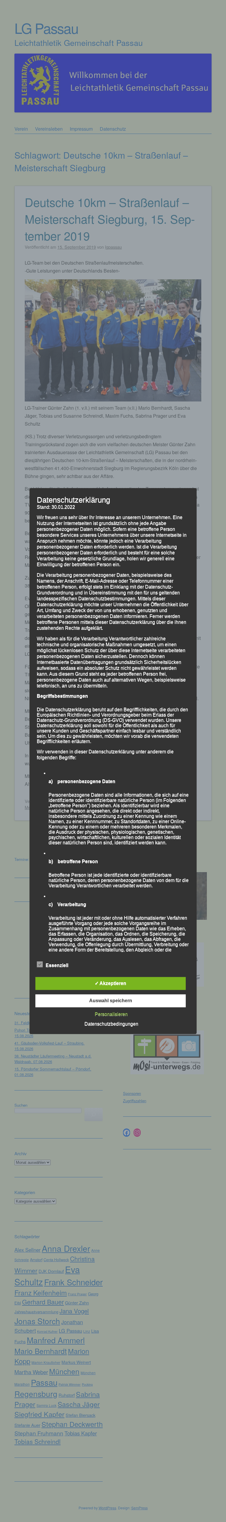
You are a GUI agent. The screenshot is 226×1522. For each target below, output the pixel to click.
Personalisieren (111, 1014)
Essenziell (57, 965)
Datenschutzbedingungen (111, 1023)
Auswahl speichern (110, 1000)
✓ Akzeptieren (110, 983)
